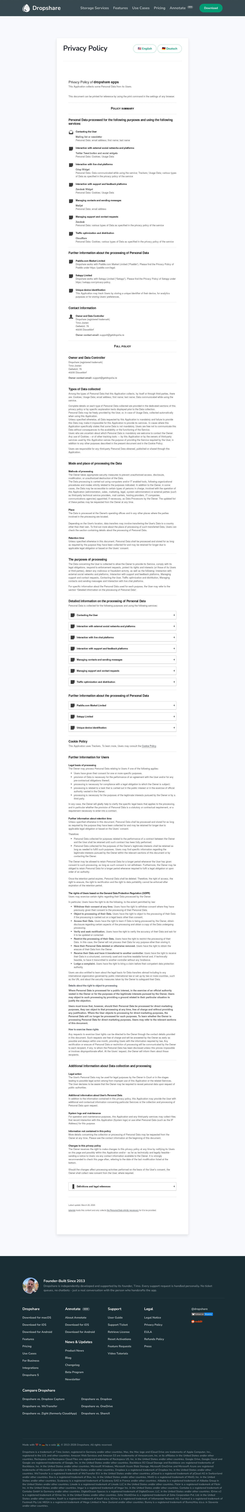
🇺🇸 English (145, 49)
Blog (68, 1358)
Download (211, 8)
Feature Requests (119, 1346)
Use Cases (141, 8)
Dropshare (46, 8)
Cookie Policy (149, 746)
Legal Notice (152, 1318)
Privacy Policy (153, 1325)
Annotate (181, 8)
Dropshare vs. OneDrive (97, 1406)
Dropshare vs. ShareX (95, 1413)
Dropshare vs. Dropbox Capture (43, 1399)
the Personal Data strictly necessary (123, 1210)
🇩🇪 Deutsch (169, 49)
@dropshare (199, 1309)
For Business (30, 1361)
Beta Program (74, 1372)
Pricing (159, 8)
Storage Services (94, 8)
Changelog (72, 1365)
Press (148, 1346)
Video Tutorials (118, 1353)
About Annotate (75, 1318)
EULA (148, 1332)
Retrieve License (119, 1332)
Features (120, 8)
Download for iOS (34, 1325)
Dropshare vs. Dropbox (96, 1399)
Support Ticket (118, 1325)
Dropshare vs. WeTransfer (39, 1406)
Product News (74, 1351)
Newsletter (72, 1379)
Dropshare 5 (30, 1375)
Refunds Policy (154, 1339)
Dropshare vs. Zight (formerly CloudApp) (49, 1413)
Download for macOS (36, 1318)
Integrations (30, 1368)
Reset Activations (119, 1339)
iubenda (72, 1210)
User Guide (115, 1318)
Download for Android (37, 1332)
